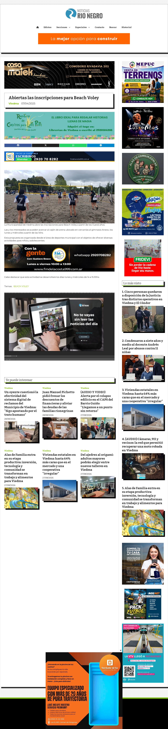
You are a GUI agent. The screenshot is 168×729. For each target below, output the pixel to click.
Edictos (47, 27)
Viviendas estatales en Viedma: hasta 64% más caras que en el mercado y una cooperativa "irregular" (59, 464)
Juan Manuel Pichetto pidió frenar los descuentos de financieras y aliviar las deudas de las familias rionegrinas (58, 401)
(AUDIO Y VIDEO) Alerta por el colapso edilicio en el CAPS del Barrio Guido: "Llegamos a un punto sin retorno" (97, 401)
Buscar (113, 27)
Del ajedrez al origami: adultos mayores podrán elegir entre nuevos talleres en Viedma (97, 462)
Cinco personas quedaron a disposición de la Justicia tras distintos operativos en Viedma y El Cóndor (142, 297)
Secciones (61, 27)
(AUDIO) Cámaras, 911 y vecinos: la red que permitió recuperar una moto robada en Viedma (142, 444)
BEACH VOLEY (21, 286)
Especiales (81, 27)
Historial (127, 27)
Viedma (14, 103)
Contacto (99, 27)
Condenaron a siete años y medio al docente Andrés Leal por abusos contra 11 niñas (142, 346)
